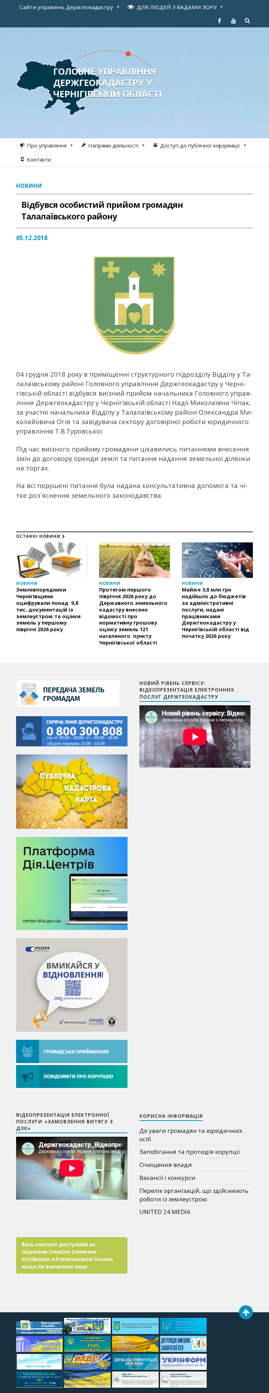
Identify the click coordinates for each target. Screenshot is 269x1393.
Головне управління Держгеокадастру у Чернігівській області (107, 82)
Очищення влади (165, 1165)
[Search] (247, 20)
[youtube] (233, 20)
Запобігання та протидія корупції (189, 1152)
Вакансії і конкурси (167, 1178)
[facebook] (219, 20)
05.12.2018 (32, 238)
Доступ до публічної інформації (200, 145)
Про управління (47, 145)
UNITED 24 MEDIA (165, 1212)
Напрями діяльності (113, 145)
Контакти (39, 159)
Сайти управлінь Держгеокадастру (66, 7)
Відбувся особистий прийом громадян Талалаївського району (102, 210)
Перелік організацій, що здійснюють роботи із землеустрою (193, 1195)
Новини (29, 185)
